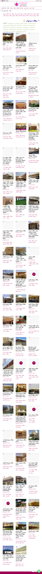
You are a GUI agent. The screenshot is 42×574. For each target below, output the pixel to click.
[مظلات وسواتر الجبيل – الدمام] (21, 434)
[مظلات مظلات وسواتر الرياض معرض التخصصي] (34, 502)
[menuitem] (3, 8)
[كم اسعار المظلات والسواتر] (34, 37)
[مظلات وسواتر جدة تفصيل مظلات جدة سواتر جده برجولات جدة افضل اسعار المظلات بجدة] (8, 152)
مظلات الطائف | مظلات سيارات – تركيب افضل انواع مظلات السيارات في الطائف (7, 209)
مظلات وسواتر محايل (12, 31)
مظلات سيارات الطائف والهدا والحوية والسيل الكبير (34, 181)
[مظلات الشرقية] (8, 274)
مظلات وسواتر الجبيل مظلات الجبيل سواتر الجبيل (33, 305)
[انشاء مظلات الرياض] (21, 60)
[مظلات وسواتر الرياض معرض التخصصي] (34, 103)
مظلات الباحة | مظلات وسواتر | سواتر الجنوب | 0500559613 (34, 443)
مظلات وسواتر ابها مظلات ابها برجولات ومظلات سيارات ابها (20, 348)
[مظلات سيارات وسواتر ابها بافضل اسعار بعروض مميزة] (21, 320)
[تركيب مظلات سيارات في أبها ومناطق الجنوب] (34, 320)
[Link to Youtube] (3, 1)
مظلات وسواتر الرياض (10, 23)
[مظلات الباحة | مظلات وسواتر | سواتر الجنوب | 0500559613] (34, 435)
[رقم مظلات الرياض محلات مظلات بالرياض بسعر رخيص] (21, 104)
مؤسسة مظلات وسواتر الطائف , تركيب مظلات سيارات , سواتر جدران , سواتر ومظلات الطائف (8, 185)
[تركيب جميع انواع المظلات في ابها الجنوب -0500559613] (34, 341)
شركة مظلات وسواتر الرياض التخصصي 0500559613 (33, 67)
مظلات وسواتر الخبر (25, 25)
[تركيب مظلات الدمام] (34, 389)
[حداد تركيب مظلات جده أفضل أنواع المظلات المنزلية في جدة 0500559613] (21, 152)
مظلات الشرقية (6, 279)
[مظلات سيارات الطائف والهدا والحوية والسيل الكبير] (34, 175)
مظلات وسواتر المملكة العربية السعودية (21, 31)
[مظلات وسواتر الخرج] (34, 274)
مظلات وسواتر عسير (5, 31)
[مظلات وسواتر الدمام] (8, 409)
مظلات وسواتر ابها (11, 29)
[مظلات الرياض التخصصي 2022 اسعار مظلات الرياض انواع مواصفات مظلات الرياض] (21, 526)
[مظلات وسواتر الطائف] (8, 251)
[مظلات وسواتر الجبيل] (21, 298)
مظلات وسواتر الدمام (19, 25)
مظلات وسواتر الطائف (6, 25)
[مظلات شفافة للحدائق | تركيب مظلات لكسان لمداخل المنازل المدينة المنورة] (21, 503)
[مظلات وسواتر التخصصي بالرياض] (34, 151)
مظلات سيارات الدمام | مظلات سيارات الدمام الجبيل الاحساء (8, 88)
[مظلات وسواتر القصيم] (21, 225)
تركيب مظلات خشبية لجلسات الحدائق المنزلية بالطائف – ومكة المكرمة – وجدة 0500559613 (33, 233)
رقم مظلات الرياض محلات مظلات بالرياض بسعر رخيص (21, 111)
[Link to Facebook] (6, 1)
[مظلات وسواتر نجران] (34, 409)
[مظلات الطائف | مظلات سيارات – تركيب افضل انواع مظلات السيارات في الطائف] (8, 200)
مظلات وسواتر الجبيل (12, 27)
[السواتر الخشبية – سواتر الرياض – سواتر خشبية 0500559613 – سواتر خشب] (21, 37)
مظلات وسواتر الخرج (33, 279)
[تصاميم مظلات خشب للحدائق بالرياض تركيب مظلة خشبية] (8, 550)
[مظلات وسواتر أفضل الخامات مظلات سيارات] (34, 363)
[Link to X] (1, 1)
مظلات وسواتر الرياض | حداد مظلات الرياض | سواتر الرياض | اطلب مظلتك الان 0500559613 (34, 136)
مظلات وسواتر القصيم (19, 27)
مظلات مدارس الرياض (34, 531)
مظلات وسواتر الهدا (7, 132)
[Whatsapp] (38, 571)
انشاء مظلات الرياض (20, 65)
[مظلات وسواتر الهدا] (8, 127)
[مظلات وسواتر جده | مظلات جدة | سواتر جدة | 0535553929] (34, 457)
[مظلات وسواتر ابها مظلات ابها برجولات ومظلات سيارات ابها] (21, 341)
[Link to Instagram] (8, 1)
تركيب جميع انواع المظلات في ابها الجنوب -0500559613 (34, 348)
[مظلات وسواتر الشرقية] (34, 251)
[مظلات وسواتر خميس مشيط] (21, 457)
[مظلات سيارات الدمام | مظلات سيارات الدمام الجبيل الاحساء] (8, 81)
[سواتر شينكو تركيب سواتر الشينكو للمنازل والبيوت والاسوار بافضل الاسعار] (21, 550)
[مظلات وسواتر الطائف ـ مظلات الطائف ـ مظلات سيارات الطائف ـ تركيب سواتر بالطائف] (21, 176)
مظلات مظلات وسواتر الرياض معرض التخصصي (34, 509)
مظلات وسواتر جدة (16, 23)
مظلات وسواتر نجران (33, 414)
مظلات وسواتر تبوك (5, 29)
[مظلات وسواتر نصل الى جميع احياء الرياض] (21, 81)
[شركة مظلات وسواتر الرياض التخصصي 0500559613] (34, 60)
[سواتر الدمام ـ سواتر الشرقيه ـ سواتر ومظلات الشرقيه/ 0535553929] (8, 480)
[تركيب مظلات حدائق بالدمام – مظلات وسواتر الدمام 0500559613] (21, 480)
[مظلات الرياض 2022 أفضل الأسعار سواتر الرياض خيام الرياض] (8, 526)
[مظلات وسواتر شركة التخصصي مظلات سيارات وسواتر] (21, 363)
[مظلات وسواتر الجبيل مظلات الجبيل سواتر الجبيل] (34, 298)
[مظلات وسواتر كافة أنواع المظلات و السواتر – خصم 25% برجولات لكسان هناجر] (34, 81)
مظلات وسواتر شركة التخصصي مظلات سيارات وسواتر (20, 370)
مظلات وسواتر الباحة (32, 27)
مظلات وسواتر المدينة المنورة (32, 23)
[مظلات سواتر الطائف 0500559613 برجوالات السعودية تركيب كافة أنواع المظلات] (34, 200)
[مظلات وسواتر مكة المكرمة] (34, 480)
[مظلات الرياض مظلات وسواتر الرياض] (21, 4)
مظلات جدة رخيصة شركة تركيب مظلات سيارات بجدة (7, 67)
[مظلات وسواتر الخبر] (8, 298)
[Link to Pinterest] (4, 1)
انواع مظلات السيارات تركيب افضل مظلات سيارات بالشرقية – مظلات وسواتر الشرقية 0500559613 (21, 282)
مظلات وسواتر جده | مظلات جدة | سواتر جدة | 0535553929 (33, 464)
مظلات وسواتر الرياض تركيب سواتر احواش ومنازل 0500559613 (21, 395)
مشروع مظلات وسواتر (21, 131)
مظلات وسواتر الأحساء (32, 25)
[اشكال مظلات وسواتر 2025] (8, 37)
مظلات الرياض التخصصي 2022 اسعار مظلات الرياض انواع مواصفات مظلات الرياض (21, 534)
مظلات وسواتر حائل (31, 29)
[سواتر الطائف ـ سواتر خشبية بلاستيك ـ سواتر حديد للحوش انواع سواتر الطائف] (21, 200)
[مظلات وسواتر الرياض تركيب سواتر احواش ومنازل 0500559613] (21, 388)
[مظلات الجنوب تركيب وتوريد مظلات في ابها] (8, 341)
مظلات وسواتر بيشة (25, 29)
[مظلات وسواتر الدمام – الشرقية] (8, 434)
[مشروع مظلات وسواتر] (21, 126)
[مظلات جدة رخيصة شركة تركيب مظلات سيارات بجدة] (8, 60)
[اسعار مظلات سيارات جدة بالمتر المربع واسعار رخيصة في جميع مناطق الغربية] (8, 104)
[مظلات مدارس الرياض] (34, 526)
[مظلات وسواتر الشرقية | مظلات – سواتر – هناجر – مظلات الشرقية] (21, 251)
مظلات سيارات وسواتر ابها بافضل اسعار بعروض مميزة (21, 327)
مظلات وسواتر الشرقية (13, 25)
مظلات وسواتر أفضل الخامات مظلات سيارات (33, 370)
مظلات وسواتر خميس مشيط (18, 29)
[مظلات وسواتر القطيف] (8, 457)
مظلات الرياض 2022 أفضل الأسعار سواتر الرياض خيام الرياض (7, 532)
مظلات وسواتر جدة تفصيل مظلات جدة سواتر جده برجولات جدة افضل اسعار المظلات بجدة (7, 160)
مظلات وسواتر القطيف (6, 27)
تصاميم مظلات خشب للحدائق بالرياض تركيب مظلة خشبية (8, 557)
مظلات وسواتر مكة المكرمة (23, 23)
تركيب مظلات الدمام (33, 395)
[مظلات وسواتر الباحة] (8, 320)
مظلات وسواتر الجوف (25, 27)
